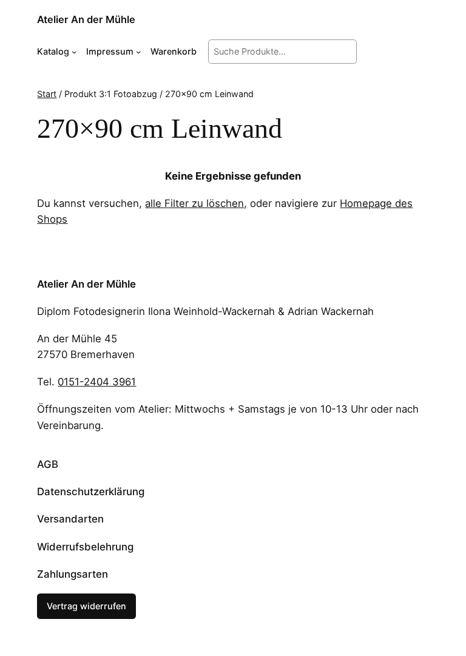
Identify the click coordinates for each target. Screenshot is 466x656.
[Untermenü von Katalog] (74, 51)
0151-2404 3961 (97, 382)
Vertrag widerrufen (86, 606)
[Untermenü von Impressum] (138, 51)
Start (46, 94)
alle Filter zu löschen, (196, 203)
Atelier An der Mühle (86, 19)
